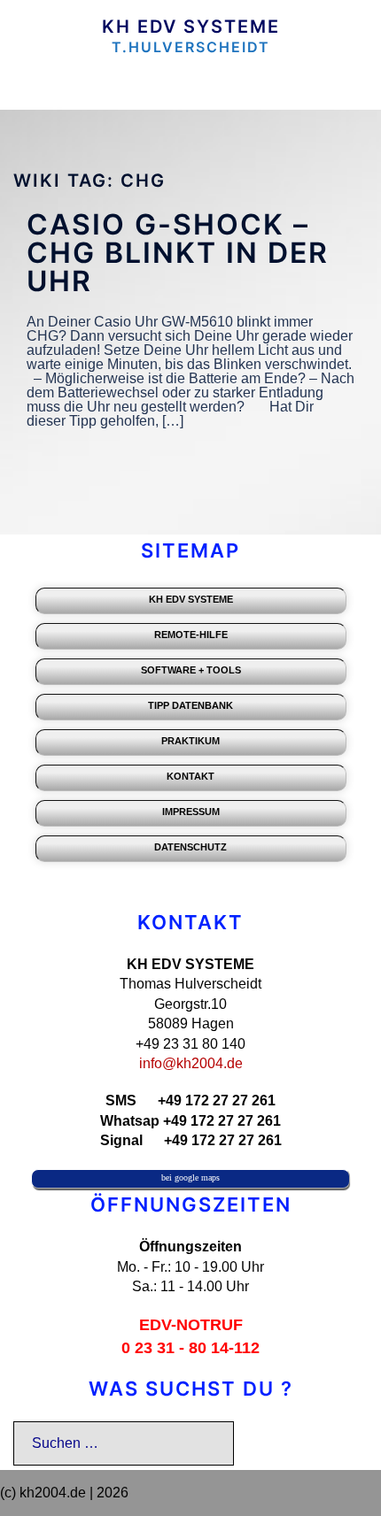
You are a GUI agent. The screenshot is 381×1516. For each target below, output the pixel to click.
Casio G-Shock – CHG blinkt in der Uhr (178, 252)
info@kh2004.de (191, 1063)
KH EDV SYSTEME (191, 26)
